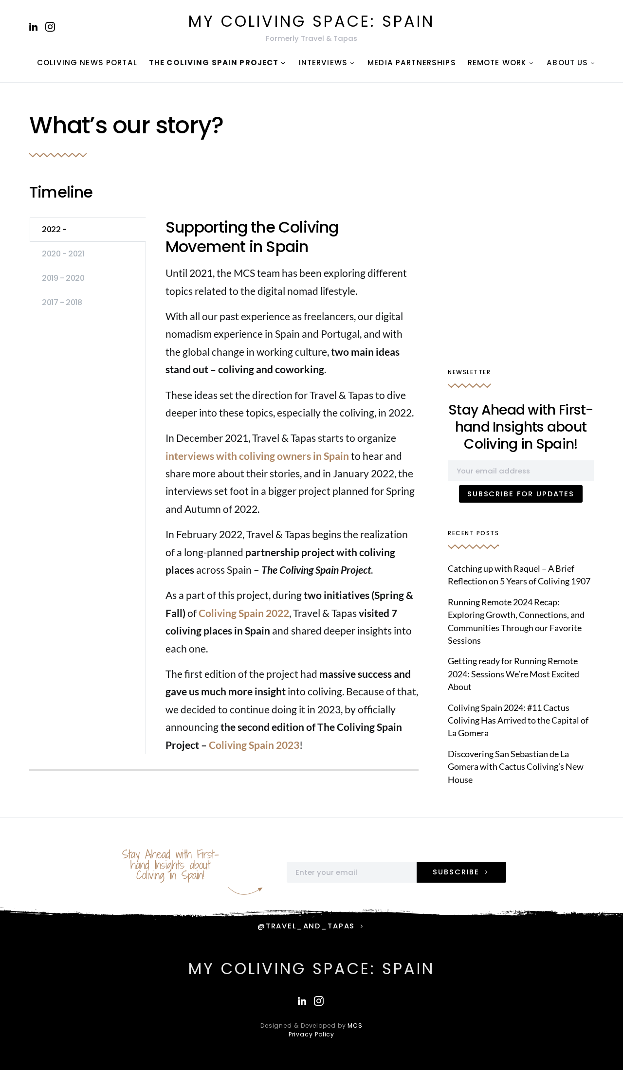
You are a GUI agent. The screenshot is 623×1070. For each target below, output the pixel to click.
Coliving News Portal (87, 62)
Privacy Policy (312, 1034)
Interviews (323, 62)
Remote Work (497, 62)
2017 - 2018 (62, 302)
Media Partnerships (411, 62)
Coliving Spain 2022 (244, 613)
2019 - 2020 (63, 278)
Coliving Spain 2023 (254, 745)
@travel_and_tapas (306, 926)
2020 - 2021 (63, 253)
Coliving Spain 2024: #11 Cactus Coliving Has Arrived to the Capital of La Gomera (518, 721)
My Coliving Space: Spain (311, 21)
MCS (355, 1025)
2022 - (54, 229)
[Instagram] (50, 27)
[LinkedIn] (33, 27)
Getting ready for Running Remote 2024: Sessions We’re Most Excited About (513, 674)
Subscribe (456, 872)
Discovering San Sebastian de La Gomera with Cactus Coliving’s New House (516, 767)
